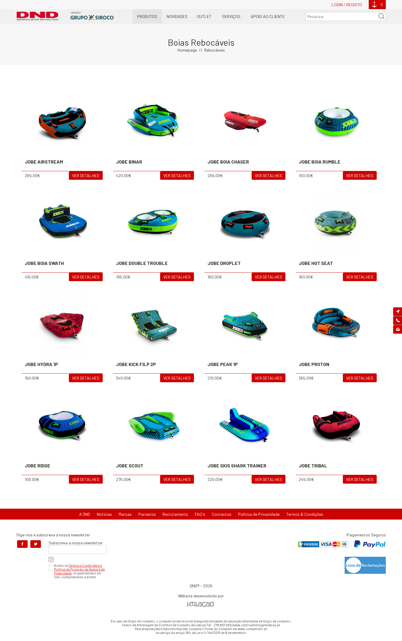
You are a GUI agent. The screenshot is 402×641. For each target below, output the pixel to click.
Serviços (231, 16)
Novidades (177, 16)
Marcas (125, 514)
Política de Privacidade (259, 514)
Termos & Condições (304, 514)
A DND (84, 514)
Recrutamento (175, 514)
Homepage (187, 49)
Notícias (104, 514)
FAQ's (200, 514)
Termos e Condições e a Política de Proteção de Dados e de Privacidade (79, 569)
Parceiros (147, 514)
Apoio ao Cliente (268, 16)
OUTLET (204, 16)
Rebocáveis (214, 49)
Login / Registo (347, 4)
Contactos (221, 514)
